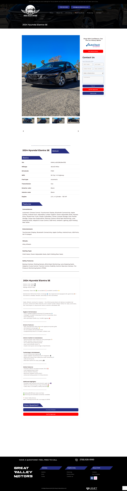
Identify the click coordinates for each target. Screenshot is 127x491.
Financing (90, 12)
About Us (59, 12)
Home (51, 12)
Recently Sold (79, 12)
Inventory (69, 12)
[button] (23, 131)
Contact (98, 12)
